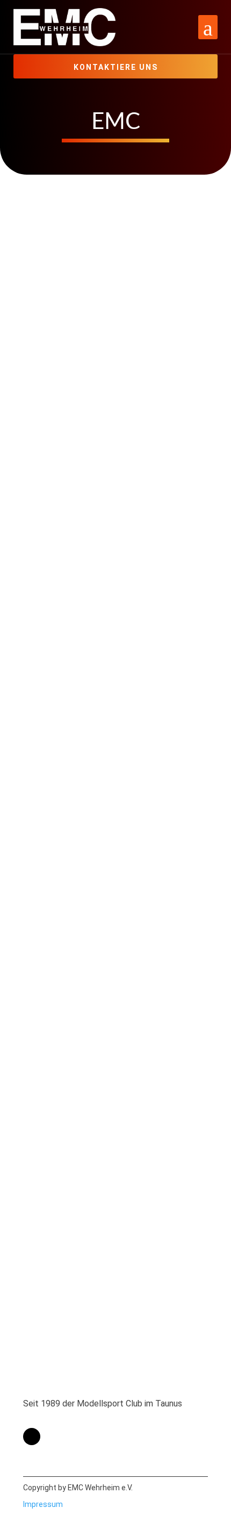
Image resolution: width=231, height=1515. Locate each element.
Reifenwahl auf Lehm (88, 957)
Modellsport (95, 213)
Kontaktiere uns (116, 67)
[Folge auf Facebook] (31, 1436)
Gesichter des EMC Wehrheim (113, 667)
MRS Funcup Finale (83, 531)
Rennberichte (147, 213)
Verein (149, 516)
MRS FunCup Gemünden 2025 (113, 394)
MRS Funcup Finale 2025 (99, 1229)
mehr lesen (54, 312)
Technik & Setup (112, 927)
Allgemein (50, 213)
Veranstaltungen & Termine (83, 226)
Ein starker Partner (82, 1093)
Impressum (43, 1504)
